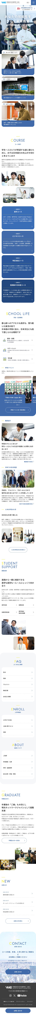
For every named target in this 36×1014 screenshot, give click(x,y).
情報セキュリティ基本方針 (9, 1001)
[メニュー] (33, 2)
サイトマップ (29, 1001)
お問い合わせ (18, 972)
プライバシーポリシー (20, 1001)
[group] (18, 389)
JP (28, 2)
